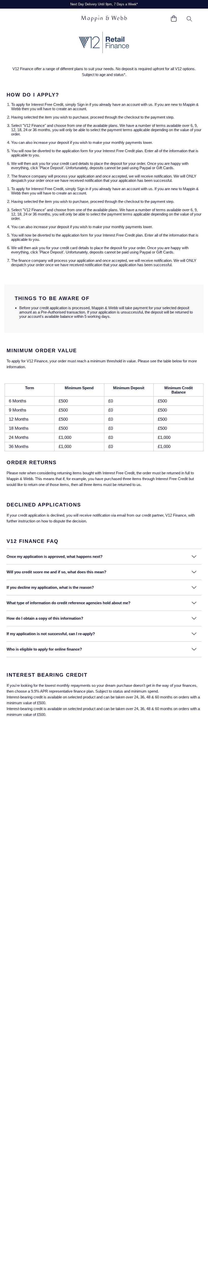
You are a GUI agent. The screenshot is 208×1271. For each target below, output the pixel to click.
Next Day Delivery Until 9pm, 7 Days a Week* (104, 4)
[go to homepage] (104, 19)
